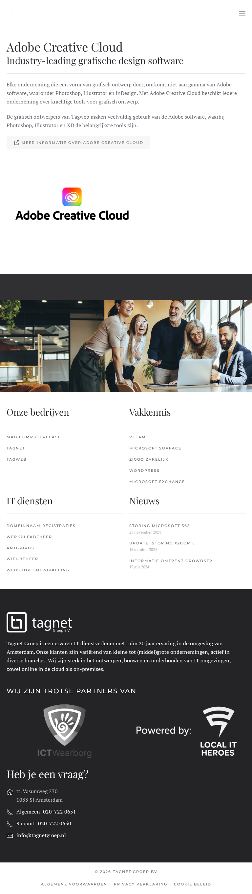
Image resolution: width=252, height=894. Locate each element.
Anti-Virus (20, 548)
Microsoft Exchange (157, 481)
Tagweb (17, 459)
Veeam (137, 437)
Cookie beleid (192, 884)
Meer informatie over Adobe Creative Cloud (82, 142)
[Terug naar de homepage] (39, 13)
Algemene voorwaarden (74, 884)
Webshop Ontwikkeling (38, 570)
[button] (242, 13)
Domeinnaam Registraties (41, 525)
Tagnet (16, 448)
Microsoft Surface (155, 448)
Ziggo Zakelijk (149, 459)
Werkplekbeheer (29, 537)
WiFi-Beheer (22, 559)
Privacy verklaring (140, 884)
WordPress (144, 470)
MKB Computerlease (34, 437)
